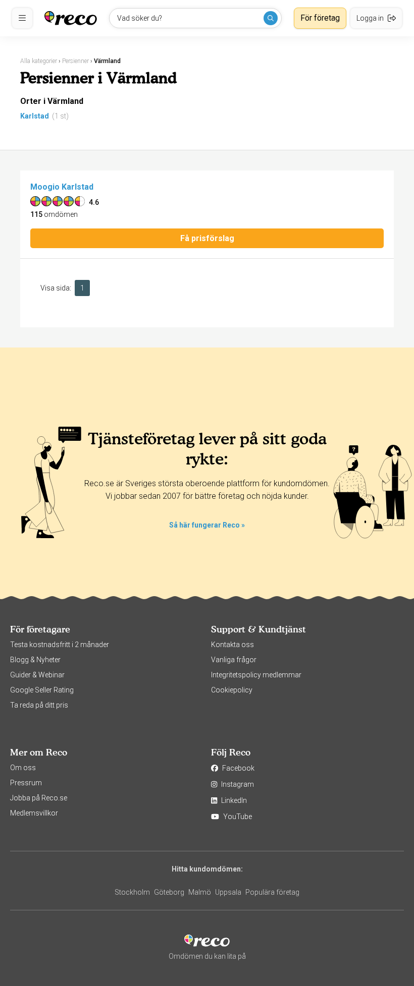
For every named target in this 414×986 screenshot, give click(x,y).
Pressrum (26, 783)
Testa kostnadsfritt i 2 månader (59, 645)
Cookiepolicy (231, 690)
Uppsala (228, 892)
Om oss (23, 768)
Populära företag (272, 892)
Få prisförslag (207, 238)
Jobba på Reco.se (38, 798)
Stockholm (132, 892)
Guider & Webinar (37, 675)
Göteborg (169, 892)
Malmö (199, 892)
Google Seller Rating (42, 690)
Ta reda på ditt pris (39, 705)
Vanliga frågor (233, 660)
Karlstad (34, 116)
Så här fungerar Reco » (207, 525)
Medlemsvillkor (34, 813)
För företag (320, 18)
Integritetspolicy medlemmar (256, 675)
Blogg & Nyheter (35, 660)
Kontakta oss (232, 645)
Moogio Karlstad (61, 187)
